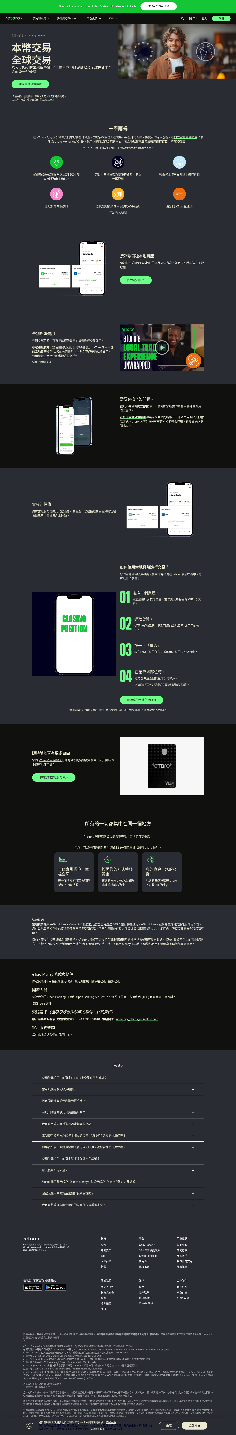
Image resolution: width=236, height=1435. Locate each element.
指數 (103, 1266)
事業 (103, 1298)
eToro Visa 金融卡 (50, 760)
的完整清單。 (47, 99)
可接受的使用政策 (60, 981)
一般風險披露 (30, 1387)
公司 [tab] (111, 18)
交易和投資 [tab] (39, 18)
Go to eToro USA (159, 6)
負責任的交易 (184, 1261)
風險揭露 (144, 1266)
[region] (118, 1426)
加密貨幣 (106, 1250)
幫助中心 (182, 1245)
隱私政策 (144, 1292)
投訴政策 (114, 981)
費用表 (143, 1261)
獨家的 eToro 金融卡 (179, 206)
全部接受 (194, 1425)
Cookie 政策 (146, 1303)
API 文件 (46, 1003)
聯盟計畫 (182, 1292)
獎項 (103, 1308)
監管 (141, 1287)
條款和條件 (44, 1387)
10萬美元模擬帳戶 (149, 1250)
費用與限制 (81, 981)
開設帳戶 (182, 1255)
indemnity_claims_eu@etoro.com (137, 1019)
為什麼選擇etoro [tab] (66, 18)
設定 (169, 1425)
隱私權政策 (98, 981)
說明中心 (64, 1034)
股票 (103, 1245)
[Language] (193, 18)
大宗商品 (106, 1261)
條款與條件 (39, 981)
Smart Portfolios (148, 1255)
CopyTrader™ (147, 1245)
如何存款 (182, 1250)
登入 (204, 18)
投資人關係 (107, 1292)
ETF (103, 1255)
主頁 (14, 35)
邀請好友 (182, 1287)
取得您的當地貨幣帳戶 (141, 700)
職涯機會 (106, 1303)
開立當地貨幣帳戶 (185, 137)
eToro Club (183, 1298)
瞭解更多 (111, 1422)
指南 (35, 1003)
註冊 (221, 18)
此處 (126, 426)
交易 (21, 35)
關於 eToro (107, 1287)
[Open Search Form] (182, 18)
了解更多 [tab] (92, 18)
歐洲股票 (53, 174)
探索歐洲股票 (135, 280)
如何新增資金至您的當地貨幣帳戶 (53, 356)
